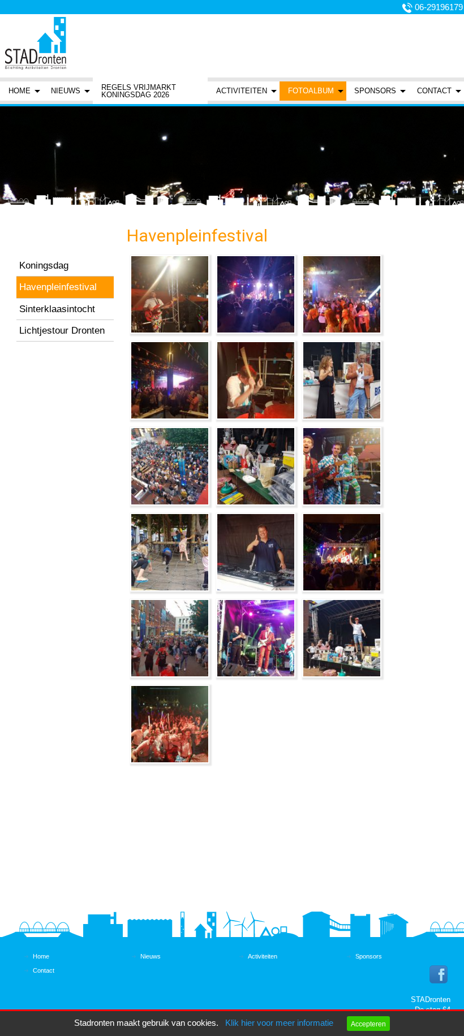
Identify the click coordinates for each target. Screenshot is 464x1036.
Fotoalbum (311, 91)
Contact (434, 91)
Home (19, 91)
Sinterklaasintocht (57, 308)
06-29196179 (439, 7)
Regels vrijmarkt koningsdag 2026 (138, 91)
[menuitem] (21, 90)
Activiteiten (241, 91)
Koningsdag (43, 265)
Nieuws (65, 91)
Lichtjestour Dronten (62, 330)
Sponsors (375, 91)
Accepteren (368, 1024)
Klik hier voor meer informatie (279, 1023)
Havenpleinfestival (58, 286)
